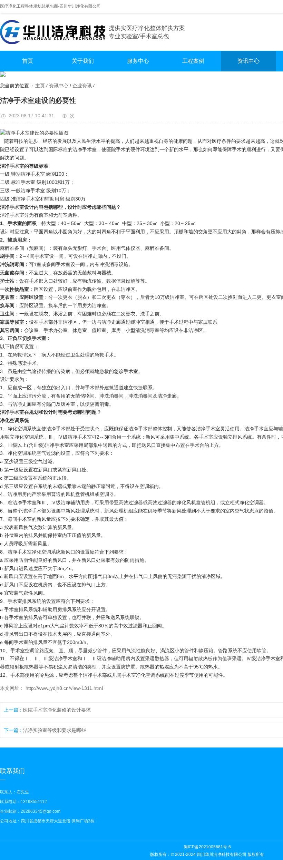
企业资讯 (82, 85)
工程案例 (193, 61)
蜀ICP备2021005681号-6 (207, 846)
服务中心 (138, 61)
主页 (40, 85)
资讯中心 (248, 61)
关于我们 (83, 61)
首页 (27, 61)
